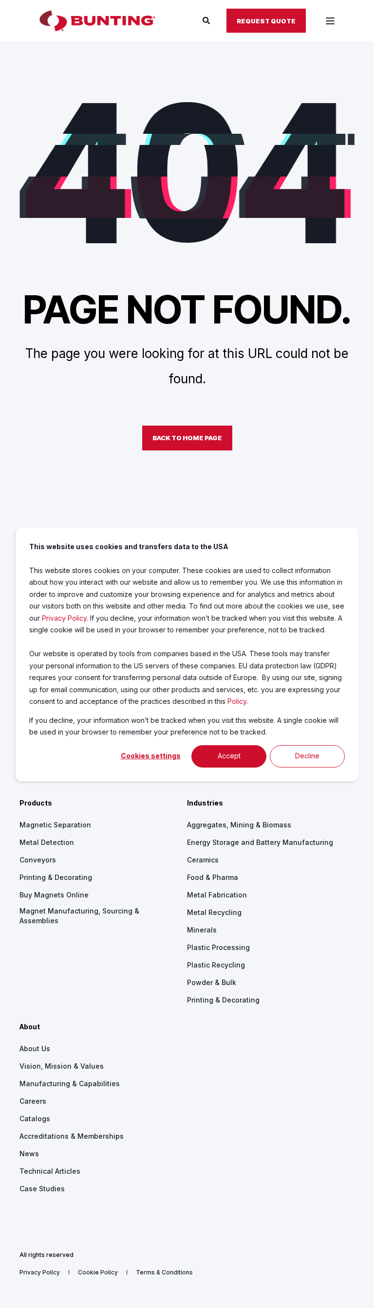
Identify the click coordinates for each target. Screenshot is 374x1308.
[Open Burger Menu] (330, 21)
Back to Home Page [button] (187, 438)
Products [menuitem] (35, 803)
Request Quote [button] (266, 20)
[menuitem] (55, 825)
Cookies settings (151, 756)
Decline (307, 756)
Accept (229, 756)
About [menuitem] (29, 1027)
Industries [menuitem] (205, 803)
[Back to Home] (97, 21)
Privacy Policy (64, 617)
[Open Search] (207, 20)
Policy (236, 701)
